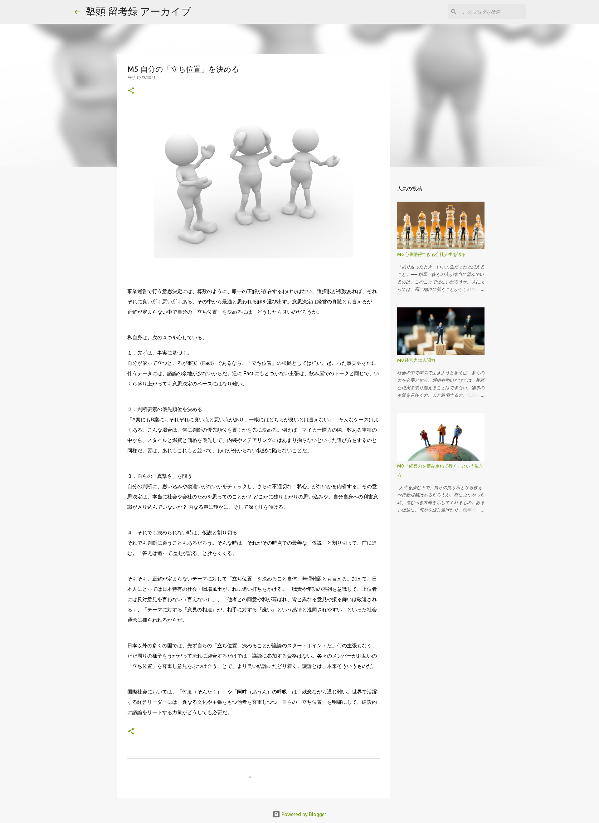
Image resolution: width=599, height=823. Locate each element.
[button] (131, 91)
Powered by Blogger (303, 814)
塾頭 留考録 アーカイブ (138, 11)
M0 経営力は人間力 (416, 360)
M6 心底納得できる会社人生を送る (431, 254)
